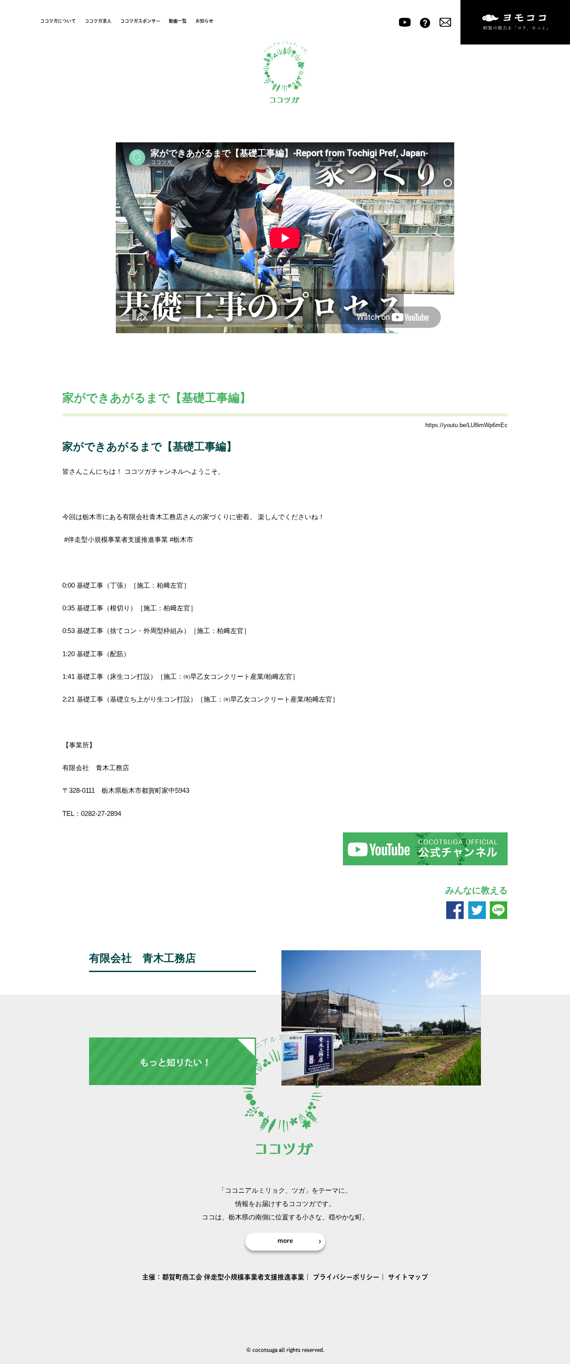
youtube (405, 22)
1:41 (68, 676)
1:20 (68, 654)
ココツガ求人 (98, 21)
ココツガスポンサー (140, 21)
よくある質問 (425, 22)
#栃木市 (181, 539)
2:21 (68, 699)
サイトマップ (408, 1277)
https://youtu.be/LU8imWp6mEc (466, 425)
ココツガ (285, 72)
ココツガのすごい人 (177, 426)
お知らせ (204, 21)
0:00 (68, 585)
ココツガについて (58, 21)
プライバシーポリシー (346, 1277)
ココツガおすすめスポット (107, 426)
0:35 (68, 608)
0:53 (68, 630)
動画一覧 (178, 21)
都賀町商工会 (182, 1277)
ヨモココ (515, 22)
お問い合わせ (445, 22)
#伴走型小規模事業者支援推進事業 (116, 539)
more (285, 1240)
